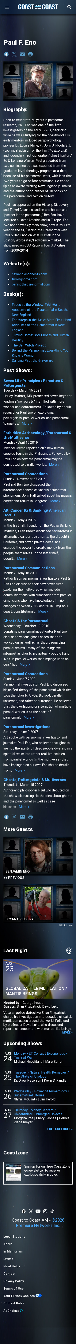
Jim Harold (48, 1099)
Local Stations (14, 1237)
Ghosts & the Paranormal (25, 621)
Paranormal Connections (25, 474)
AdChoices (11, 1311)
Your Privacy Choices (19, 1296)
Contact (9, 1274)
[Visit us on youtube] (38, 1211)
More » (27, 423)
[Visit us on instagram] (45, 1211)
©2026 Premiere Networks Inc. (40, 1223)
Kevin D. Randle (55, 1080)
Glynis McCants (25, 1099)
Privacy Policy (13, 1281)
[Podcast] (69, 951)
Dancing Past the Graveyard (32, 361)
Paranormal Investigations (26, 727)
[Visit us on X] (30, 1211)
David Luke (50, 1007)
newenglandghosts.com (29, 274)
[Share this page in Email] (22, 54)
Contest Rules (13, 1303)
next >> (66, 925)
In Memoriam (13, 1251)
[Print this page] (30, 54)
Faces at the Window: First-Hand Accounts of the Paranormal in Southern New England (41, 310)
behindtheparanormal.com (31, 284)
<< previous (13, 878)
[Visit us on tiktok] (52, 1211)
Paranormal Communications (29, 568)
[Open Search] (69, 7)
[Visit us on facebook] (23, 1211)
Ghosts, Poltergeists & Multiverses (34, 779)
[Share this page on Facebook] (6, 54)
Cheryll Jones (46, 1118)
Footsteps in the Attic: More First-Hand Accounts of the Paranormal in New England (41, 325)
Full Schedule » (60, 1129)
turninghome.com (24, 279)
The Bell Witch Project (29, 345)
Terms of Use (13, 1288)
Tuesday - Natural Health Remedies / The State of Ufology (41, 1074)
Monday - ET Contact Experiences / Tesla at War (40, 1056)
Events (8, 1259)
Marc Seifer (54, 1062)
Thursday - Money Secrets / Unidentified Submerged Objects (38, 1112)
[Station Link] (38, 7)
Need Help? (11, 1266)
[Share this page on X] (14, 54)
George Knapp (33, 1003)
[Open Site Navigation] (6, 7)
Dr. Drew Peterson (27, 1080)
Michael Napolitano (28, 1062)
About (7, 1244)
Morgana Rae (23, 1118)
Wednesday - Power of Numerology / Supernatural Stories (41, 1093)
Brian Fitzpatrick (29, 1007)
